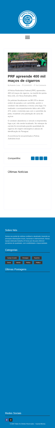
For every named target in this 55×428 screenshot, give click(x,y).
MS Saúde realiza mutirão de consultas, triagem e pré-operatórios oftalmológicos (17, 196)
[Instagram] (10, 420)
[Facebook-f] (6, 420)
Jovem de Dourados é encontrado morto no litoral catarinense (36, 196)
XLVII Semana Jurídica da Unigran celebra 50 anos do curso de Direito (26, 404)
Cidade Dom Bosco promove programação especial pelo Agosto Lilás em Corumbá (24, 371)
